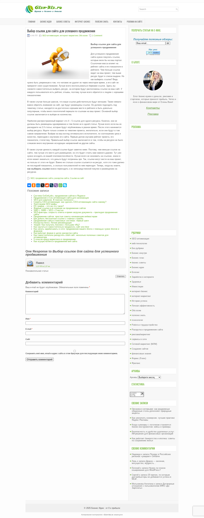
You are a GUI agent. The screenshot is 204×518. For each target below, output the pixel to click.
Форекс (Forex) (139, 358)
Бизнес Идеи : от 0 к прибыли (105, 508)
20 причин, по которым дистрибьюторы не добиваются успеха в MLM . (151, 477)
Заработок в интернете (143, 277)
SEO (32, 178)
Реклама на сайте (134, 21)
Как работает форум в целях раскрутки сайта (56, 233)
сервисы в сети (139, 339)
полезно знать (101, 21)
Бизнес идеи (45, 21)
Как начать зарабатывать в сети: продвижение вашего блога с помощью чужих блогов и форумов (76, 230)
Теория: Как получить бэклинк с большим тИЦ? (57, 225)
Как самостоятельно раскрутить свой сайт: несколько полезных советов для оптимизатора (71, 236)
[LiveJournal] (51, 185)
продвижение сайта (44, 178)
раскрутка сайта (61, 178)
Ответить (120, 276)
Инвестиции (137, 286)
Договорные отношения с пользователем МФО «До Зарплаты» (153, 486)
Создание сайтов (140, 349)
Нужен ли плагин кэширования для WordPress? (148, 469)
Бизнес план (138, 258)
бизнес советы (63, 21)
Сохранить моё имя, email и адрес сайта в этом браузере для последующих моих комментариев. (72, 353)
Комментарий (32, 291)
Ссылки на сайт (77, 178)
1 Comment (97, 35)
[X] (42, 185)
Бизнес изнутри (139, 253)
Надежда (136, 454)
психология (137, 320)
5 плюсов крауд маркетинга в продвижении (55, 239)
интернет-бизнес (82, 21)
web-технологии (139, 243)
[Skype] (65, 185)
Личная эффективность (143, 305)
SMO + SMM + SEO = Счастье (48, 210)
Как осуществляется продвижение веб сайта (55, 241)
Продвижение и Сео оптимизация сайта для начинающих (61, 198)
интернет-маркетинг (69, 35)
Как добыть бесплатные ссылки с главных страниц (58, 218)
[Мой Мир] (38, 185)
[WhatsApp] (60, 185)
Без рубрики (138, 248)
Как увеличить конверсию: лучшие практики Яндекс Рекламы (153, 419)
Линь (134, 461)
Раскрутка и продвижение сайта (147, 329)
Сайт (28, 339)
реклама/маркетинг (141, 334)
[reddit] (47, 185)
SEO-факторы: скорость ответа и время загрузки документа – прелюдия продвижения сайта (75, 213)
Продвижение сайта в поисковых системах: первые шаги (61, 220)
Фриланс (136, 363)
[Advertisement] (153, 179)
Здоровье (136, 282)
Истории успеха (139, 301)
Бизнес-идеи (138, 267)
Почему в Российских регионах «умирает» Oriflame (151, 455)
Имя (28, 319)
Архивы (133, 377)
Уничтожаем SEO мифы (45, 204)
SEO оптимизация (50, 35)
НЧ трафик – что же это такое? (49, 206)
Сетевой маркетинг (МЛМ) (144, 344)
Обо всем (83, 35)
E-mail (29, 329)
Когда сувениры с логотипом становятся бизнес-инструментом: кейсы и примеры (151, 426)
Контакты (117, 21)
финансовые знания (141, 353)
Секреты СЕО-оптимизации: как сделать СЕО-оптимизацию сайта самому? (70, 202)
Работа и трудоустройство (144, 325)
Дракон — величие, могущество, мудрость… (148, 462)
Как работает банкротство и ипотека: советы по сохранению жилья (153, 439)
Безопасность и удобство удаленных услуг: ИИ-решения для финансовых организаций (153, 432)
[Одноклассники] (34, 185)
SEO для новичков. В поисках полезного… (54, 200)
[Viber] (56, 185)
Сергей (135, 475)
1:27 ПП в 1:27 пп (43, 266)
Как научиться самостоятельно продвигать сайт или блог (61, 227)
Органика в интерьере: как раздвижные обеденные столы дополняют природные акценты (151, 411)
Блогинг (135, 272)
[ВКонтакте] (29, 185)
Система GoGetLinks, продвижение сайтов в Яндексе (59, 196)
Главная (31, 21)
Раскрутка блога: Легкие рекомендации (53, 222)
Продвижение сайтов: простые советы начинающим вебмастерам (65, 216)
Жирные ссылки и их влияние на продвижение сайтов (60, 208)
